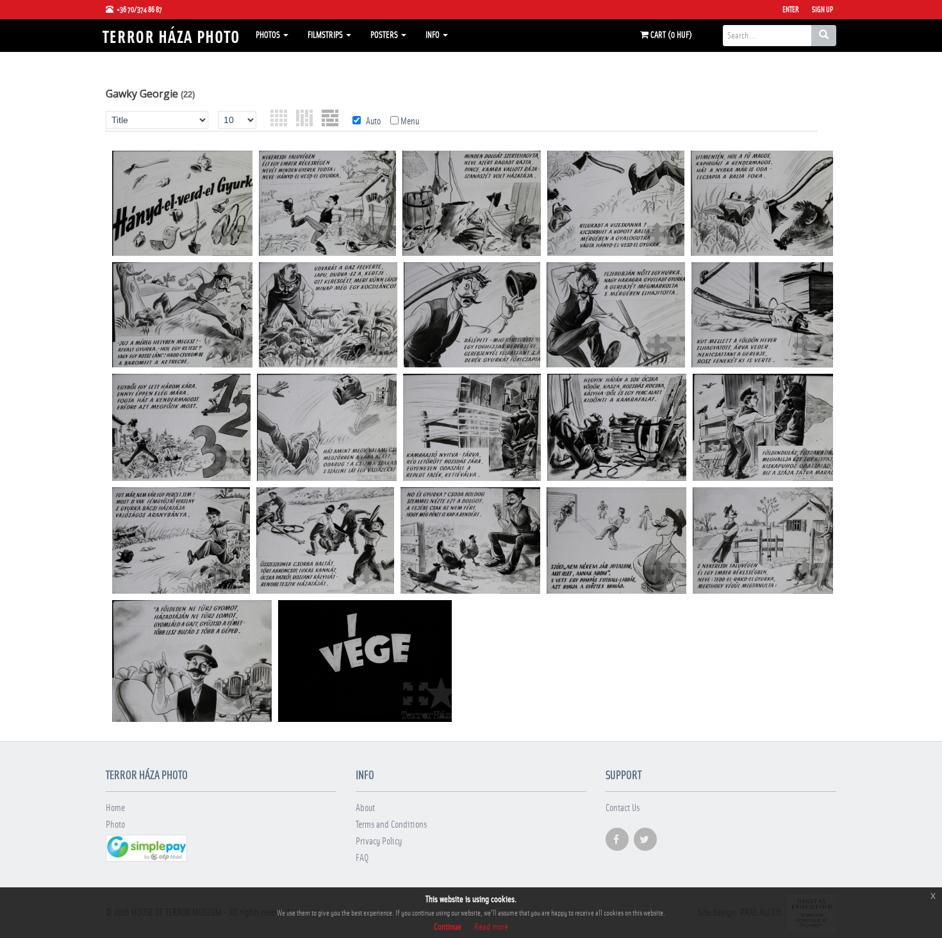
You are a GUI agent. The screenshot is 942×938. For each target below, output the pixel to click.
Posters (385, 35)
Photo (115, 825)
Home (115, 808)
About (365, 808)
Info (434, 35)
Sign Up (822, 9)
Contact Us (623, 808)
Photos (269, 35)
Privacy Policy (379, 841)
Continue (447, 927)
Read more (491, 927)
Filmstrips (326, 35)
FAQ (362, 858)
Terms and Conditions (391, 825)
